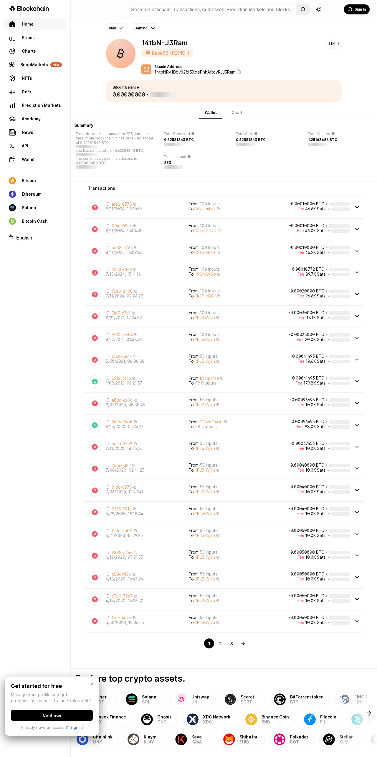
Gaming (141, 28)
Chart (237, 112)
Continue (52, 715)
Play (112, 28)
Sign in (76, 727)
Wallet (211, 112)
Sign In (360, 9)
